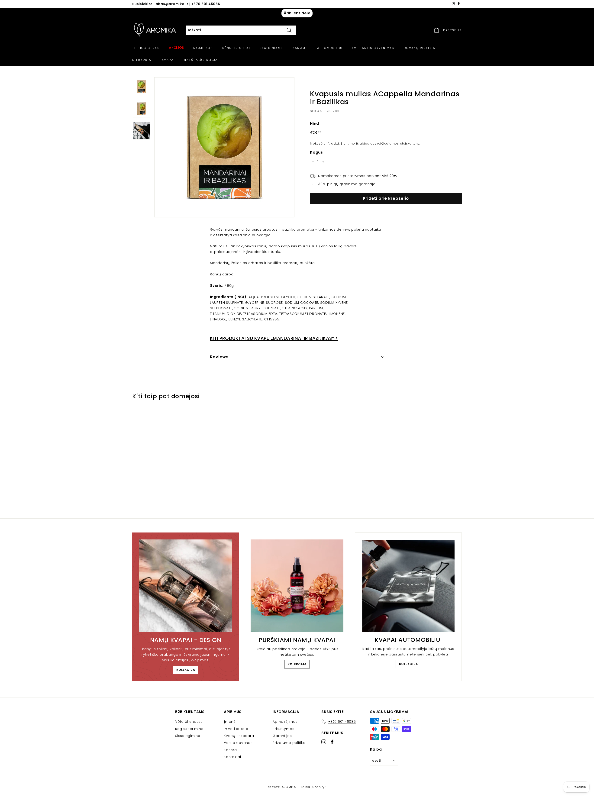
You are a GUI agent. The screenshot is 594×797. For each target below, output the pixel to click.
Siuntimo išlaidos (355, 143)
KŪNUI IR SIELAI (236, 48)
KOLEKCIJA (185, 670)
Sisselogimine (187, 735)
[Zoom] (224, 147)
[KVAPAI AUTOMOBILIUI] (408, 586)
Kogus (316, 152)
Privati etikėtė (236, 728)
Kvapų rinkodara (239, 735)
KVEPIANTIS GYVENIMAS (373, 48)
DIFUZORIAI (142, 60)
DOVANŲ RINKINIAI (420, 48)
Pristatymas (283, 728)
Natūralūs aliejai (201, 60)
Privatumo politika (289, 742)
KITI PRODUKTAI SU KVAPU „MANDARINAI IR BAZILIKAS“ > (274, 338)
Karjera (230, 750)
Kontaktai (232, 757)
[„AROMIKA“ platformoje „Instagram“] (323, 742)
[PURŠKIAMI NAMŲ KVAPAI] (297, 585)
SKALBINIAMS (271, 48)
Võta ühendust (188, 721)
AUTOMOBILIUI (330, 48)
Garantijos (282, 735)
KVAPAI (168, 60)
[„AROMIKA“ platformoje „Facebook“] (332, 742)
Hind (314, 123)
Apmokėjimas (285, 721)
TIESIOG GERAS (146, 48)
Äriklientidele (297, 13)
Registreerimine (189, 728)
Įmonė (230, 721)
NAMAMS (300, 48)
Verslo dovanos (238, 742)
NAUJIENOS (203, 48)
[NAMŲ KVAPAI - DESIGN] (185, 585)
